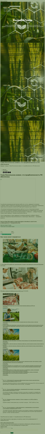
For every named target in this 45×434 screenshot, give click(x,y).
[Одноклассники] (5, 172)
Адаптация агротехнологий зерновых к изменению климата (19, 104)
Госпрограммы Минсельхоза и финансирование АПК (17, 91)
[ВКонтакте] (3, 172)
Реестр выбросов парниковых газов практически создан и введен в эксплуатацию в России (22, 47)
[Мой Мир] (8, 172)
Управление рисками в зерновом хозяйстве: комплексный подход (21, 146)
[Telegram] (7, 172)
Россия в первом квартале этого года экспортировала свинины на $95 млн (21, 34)
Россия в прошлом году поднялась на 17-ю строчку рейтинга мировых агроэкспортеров (20, 77)
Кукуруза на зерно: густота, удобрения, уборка (15, 126)
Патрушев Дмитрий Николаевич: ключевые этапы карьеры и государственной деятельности (20, 54)
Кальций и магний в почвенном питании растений (16, 152)
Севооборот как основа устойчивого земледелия (16, 109)
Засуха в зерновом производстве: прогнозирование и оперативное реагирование (21, 132)
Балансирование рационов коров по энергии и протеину (18, 115)
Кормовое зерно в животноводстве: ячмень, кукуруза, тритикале (21, 157)
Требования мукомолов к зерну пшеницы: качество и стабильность (22, 120)
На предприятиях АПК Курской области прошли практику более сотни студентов (21, 41)
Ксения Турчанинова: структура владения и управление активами (22, 97)
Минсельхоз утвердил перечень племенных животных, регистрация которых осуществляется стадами (18, 62)
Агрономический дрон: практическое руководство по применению (22, 139)
